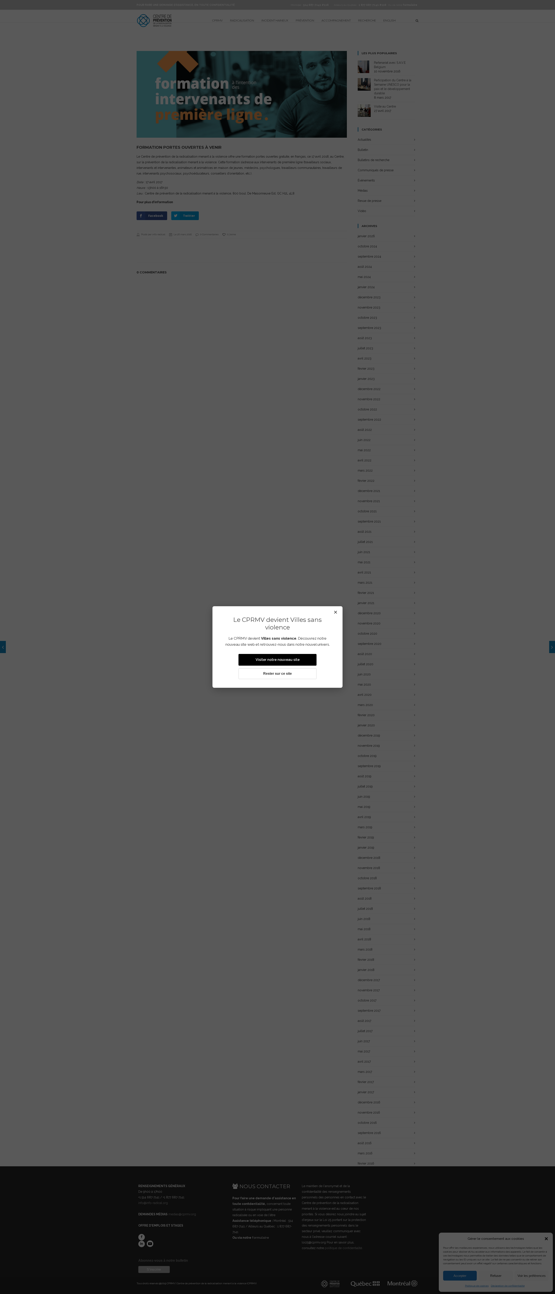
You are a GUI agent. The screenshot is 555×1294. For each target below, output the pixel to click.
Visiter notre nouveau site (278, 660)
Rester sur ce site (277, 673)
